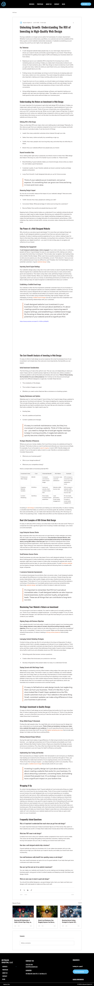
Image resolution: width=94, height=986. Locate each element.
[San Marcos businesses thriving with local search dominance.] (47, 912)
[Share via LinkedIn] (27, 890)
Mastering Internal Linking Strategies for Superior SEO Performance (69, 921)
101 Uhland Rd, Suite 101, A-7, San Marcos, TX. (36, 963)
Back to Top (7, 973)
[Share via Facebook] (20, 890)
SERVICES (4, 956)
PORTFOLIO (5, 959)
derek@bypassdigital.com (32, 956)
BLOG (3, 969)
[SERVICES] (16, 956)
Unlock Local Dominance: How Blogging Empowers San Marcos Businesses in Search (46, 921)
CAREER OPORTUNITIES (78, 969)
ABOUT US (4, 962)
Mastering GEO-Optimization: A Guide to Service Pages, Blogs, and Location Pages (23, 921)
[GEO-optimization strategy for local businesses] (23, 912)
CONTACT (4, 966)
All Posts (14, 12)
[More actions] (73, 22)
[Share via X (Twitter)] (24, 890)
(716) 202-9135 (29, 954)
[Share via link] (31, 890)
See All (80, 903)
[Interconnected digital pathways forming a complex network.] (70, 912)
